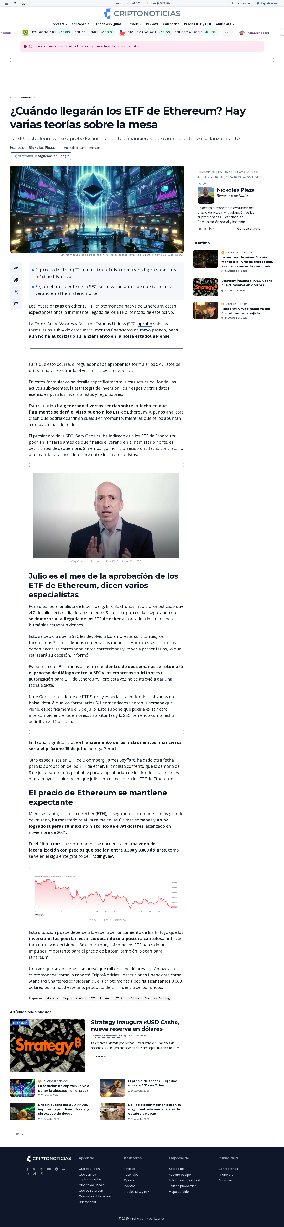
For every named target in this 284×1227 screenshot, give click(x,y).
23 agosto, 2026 (140, 1119)
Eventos (129, 1186)
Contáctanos (228, 1169)
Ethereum (38, 957)
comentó (135, 766)
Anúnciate (223, 24)
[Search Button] (15, 3)
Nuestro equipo (180, 1175)
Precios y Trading (157, 998)
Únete (39, 46)
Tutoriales (131, 1175)
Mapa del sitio (179, 1192)
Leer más (102, 1055)
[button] (16, 285)
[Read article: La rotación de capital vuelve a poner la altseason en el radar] (22, 1088)
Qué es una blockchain (95, 1196)
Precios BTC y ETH (197, 24)
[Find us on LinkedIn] (63, 1169)
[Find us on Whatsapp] (42, 1174)
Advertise (225, 1180)
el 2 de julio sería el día (50, 612)
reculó (139, 612)
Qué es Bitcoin (89, 1169)
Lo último (133, 998)
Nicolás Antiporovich (108, 1035)
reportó (82, 975)
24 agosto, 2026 (136, 1035)
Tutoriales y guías (107, 24)
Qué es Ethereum (91, 1191)
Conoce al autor (249, 228)
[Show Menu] (6, 3)
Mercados (28, 97)
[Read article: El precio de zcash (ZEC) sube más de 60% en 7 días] (112, 1088)
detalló (48, 703)
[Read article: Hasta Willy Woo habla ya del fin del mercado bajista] (205, 310)
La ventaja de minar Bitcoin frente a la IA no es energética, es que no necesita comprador (247, 261)
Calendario (171, 24)
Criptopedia (80, 24)
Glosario (132, 24)
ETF (144, 436)
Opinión (129, 1180)
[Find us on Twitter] (34, 1169)
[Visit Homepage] (142, 13)
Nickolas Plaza (41, 148)
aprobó (145, 323)
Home (13, 97)
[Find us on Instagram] (41, 1169)
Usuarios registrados (55, 1081)
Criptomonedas (74, 998)
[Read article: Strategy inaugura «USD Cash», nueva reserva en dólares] (47, 1045)
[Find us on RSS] (28, 1174)
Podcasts (57, 24)
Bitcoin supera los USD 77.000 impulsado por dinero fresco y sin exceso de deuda (63, 1109)
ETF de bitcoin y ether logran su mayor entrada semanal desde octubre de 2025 (154, 1109)
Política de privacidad (184, 1180)
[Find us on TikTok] (34, 1174)
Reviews (152, 24)
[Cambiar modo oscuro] (23, 3)
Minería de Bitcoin (92, 1185)
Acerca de (176, 1169)
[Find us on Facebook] (27, 1169)
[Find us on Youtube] (49, 1169)
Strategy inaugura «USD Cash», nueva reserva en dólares (135, 1025)
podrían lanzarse (45, 442)
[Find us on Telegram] (56, 1169)
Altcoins (52, 998)
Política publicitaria (182, 1186)
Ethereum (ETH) (111, 998)
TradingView (102, 856)
